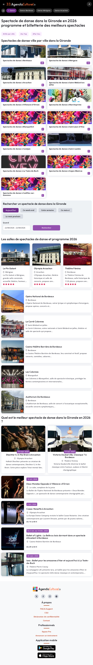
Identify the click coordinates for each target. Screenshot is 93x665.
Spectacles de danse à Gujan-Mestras (65, 171)
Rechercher (46, 228)
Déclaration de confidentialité (46, 617)
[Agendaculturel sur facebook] (43, 596)
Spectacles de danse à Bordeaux (17, 60)
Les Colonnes (32, 371)
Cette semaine (47, 210)
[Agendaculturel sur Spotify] (56, 596)
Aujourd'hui (11, 210)
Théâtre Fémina (73, 268)
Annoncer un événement (46, 635)
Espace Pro (46, 631)
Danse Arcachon (61, 11)
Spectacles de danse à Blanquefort (18, 127)
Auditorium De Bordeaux (38, 396)
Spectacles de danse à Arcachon (17, 82)
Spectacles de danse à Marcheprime (65, 105)
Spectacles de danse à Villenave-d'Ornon (21, 105)
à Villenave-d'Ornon (48, 483)
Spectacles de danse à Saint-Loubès (65, 149)
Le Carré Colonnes (35, 321)
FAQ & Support (46, 609)
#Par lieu (36, 34)
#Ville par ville (9, 34)
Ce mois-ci (65, 210)
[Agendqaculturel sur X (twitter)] (36, 596)
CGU (46, 613)
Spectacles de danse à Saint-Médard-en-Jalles (67, 83)
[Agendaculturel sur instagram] (50, 596)
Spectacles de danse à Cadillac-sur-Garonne (18, 194)
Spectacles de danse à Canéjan (17, 149)
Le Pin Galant (9, 268)
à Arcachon (23, 454)
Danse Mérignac (44, 11)
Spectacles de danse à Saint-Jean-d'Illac (67, 127)
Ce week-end (28, 210)
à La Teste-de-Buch (57, 561)
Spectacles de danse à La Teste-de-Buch (20, 171)
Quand (6, 223)
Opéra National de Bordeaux (40, 296)
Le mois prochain (13, 216)
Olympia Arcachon (43, 268)
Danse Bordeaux (26, 11)
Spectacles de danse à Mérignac (63, 60)
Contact (46, 620)
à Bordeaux (70, 456)
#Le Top (24, 34)
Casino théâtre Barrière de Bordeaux (44, 346)
